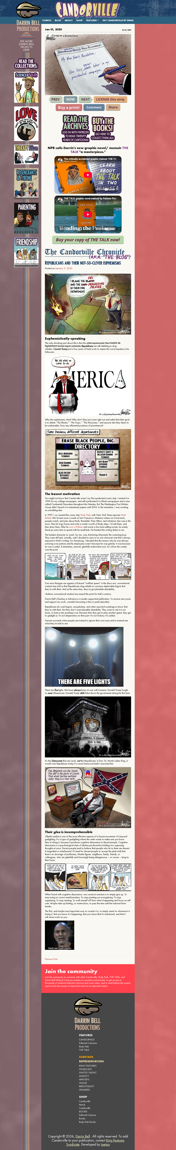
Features (91, 20)
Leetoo (105, 1144)
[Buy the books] (102, 128)
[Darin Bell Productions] (28, 16)
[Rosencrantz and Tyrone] (26, 183)
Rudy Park (85, 515)
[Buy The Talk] (88, 240)
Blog (58, 20)
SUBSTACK (86, 1057)
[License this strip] (110, 99)
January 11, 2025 (63, 268)
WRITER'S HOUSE (84, 1081)
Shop (79, 20)
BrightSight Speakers (86, 1088)
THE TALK (84, 1049)
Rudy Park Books (87, 1121)
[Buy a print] (69, 107)
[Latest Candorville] (70, 99)
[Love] (26, 123)
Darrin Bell (83, 1136)
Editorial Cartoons (88, 1043)
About (69, 20)
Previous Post (51, 959)
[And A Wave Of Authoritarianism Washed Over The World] (86, 99)
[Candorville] (88, 10)
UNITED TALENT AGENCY (88, 1074)
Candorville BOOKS (84, 1109)
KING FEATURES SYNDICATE (88, 1067)
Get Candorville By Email (118, 20)
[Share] (113, 107)
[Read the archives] (75, 128)
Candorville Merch (84, 1103)
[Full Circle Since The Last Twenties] (55, 99)
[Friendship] (26, 252)
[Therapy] (26, 154)
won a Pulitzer (76, 526)
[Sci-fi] (26, 87)
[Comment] (94, 107)
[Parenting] (26, 218)
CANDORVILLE (87, 1039)
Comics (46, 20)
